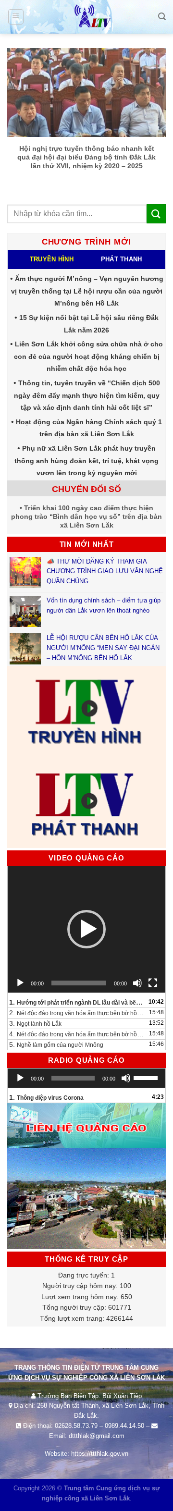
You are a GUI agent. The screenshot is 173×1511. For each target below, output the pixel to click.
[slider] (147, 1077)
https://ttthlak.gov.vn (99, 1453)
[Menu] (16, 17)
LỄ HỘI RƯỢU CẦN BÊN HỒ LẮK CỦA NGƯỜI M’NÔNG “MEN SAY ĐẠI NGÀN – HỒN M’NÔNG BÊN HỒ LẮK (103, 648)
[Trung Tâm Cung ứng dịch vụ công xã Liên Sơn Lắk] (86, 17)
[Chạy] (20, 983)
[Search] (162, 16)
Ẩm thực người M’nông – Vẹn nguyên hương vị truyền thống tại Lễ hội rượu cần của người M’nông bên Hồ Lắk (87, 291)
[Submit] (156, 213)
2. (77, 1013)
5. (56, 1044)
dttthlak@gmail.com (96, 1435)
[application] (86, 929)
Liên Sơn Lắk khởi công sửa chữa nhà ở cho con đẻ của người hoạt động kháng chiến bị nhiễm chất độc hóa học (88, 356)
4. (77, 1034)
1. (77, 1002)
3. (35, 1023)
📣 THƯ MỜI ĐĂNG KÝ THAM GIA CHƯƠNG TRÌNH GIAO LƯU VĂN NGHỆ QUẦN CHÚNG (105, 571)
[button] (86, 929)
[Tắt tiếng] (137, 983)
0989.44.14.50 (124, 1425)
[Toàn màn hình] (153, 983)
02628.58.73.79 (76, 1425)
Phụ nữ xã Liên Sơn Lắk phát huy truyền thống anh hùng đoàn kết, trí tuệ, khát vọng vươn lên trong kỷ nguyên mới (86, 460)
